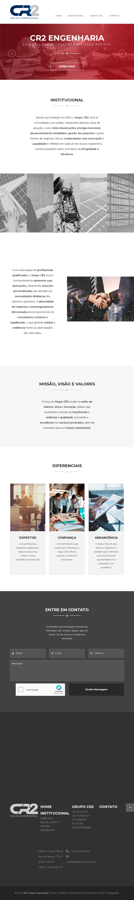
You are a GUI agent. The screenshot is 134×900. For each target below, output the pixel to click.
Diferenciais (47, 830)
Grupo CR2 (96, 15)
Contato (114, 15)
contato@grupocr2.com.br (81, 862)
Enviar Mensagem (96, 689)
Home (58, 15)
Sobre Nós (46, 819)
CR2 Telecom (80, 812)
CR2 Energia (79, 820)
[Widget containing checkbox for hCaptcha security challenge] (40, 689)
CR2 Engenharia (81, 828)
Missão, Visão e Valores (49, 824)
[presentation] (12, 53)
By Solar (77, 824)
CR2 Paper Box (81, 816)
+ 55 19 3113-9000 (79, 851)
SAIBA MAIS (67, 66)
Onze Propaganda (109, 893)
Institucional (76, 15)
